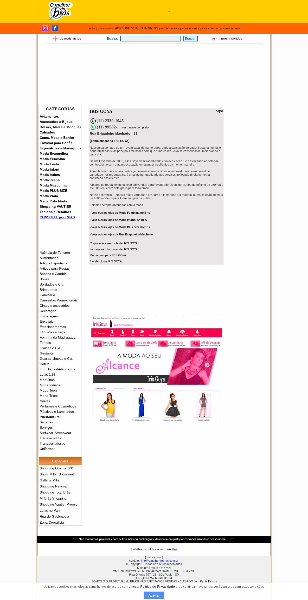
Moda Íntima (50, 175)
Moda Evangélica (54, 153)
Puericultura (50, 417)
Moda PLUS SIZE (53, 191)
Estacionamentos (53, 327)
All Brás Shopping (53, 498)
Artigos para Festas (55, 268)
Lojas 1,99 (48, 374)
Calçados (47, 132)
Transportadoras (52, 443)
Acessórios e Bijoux (56, 122)
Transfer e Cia (50, 438)
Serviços (46, 427)
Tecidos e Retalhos (55, 212)
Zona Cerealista (52, 522)
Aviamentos (49, 116)
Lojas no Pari (50, 510)
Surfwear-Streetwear (55, 433)
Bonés (44, 279)
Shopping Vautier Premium (60, 504)
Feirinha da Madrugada (58, 337)
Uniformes (47, 449)
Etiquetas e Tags (52, 332)
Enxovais (46, 321)
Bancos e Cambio (53, 274)
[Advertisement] (169, 33)
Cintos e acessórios (55, 305)
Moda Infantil (50, 169)
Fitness (45, 343)
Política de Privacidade (157, 586)
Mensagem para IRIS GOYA (108, 255)
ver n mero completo (135, 127)
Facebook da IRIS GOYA (106, 261)
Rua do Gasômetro (54, 516)
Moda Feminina (52, 159)
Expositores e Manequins (61, 148)
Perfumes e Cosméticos (58, 406)
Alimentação (49, 258)
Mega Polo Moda (53, 201)
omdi (167, 568)
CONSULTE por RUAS (57, 217)
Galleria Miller (50, 480)
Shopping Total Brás (55, 492)
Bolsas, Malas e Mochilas (60, 127)
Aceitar (154, 595)
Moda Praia (49, 196)
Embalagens (49, 316)
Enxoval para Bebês (56, 143)
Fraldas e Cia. (50, 348)
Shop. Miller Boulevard (57, 474)
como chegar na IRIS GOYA (109, 141)
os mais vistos (70, 38)
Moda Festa (49, 164)
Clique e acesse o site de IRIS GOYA (114, 243)
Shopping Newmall (54, 486)
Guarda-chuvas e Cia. (56, 358)
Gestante (47, 353)
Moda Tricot (49, 396)
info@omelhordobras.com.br (159, 560)
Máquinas (47, 380)
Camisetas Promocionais (58, 300)
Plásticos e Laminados (57, 411)
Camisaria (47, 295)
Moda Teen (48, 390)
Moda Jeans (50, 180)
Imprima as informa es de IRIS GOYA (114, 249)
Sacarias (46, 422)
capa (219, 111)
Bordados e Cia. (52, 284)
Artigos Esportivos (53, 263)
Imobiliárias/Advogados (57, 369)
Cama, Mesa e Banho (57, 138)
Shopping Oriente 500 (56, 468)
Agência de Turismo (55, 252)
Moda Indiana (50, 385)
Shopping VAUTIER (55, 206)
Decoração (48, 311)
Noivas (45, 401)
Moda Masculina (53, 185)
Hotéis (44, 364)
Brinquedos (48, 290)
